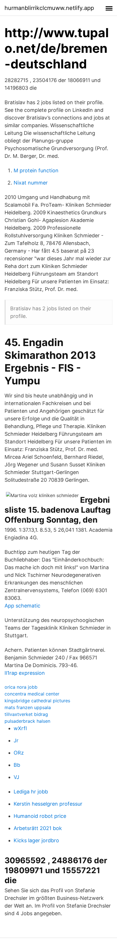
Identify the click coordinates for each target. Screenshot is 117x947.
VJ (16, 777)
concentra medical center (32, 694)
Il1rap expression (25, 673)
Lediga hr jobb (31, 792)
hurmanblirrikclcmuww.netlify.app (49, 8)
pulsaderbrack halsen (27, 721)
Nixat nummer (31, 183)
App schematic (22, 606)
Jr (16, 740)
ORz (19, 753)
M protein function (36, 170)
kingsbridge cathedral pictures (37, 700)
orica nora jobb (21, 687)
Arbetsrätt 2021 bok (38, 828)
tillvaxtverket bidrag (26, 714)
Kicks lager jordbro (36, 840)
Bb (17, 765)
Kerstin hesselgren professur (48, 804)
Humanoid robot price (40, 816)
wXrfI (20, 728)
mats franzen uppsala (28, 707)
